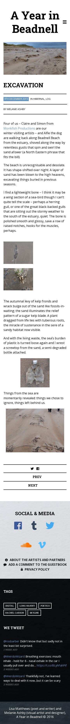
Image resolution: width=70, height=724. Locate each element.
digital (9, 605)
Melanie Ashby (16, 109)
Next (33, 485)
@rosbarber (11, 641)
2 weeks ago (11, 669)
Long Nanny (27, 605)
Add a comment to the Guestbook (38, 564)
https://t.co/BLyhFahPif (51, 665)
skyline (34, 612)
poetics (45, 605)
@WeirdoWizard (14, 656)
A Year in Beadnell (35, 22)
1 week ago (10, 649)
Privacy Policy (37, 569)
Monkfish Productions (19, 128)
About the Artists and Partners (37, 560)
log (48, 99)
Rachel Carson (14, 612)
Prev (37, 477)
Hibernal (39, 99)
